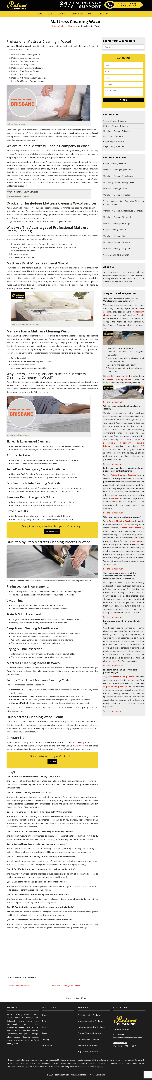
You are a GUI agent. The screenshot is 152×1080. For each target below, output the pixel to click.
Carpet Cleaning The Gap (114, 229)
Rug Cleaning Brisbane (113, 146)
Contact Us (103, 14)
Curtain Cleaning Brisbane (89, 1033)
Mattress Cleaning (67, 26)
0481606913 (80, 745)
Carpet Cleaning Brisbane (114, 121)
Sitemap (45, 1039)
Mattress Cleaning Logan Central (118, 169)
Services (61, 14)
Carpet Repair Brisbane (113, 141)
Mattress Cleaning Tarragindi (116, 248)
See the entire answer (113, 402)
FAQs (90, 14)
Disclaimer (100, 1074)
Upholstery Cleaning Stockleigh (117, 217)
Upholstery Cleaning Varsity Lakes (118, 182)
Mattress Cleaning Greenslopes (117, 223)
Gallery (45, 1027)
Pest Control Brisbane (113, 136)
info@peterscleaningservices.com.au (128, 1037)
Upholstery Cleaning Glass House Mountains (123, 210)
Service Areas (77, 14)
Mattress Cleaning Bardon (115, 188)
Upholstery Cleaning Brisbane (116, 131)
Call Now (52, 761)
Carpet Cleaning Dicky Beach (116, 255)
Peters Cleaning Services (65, 1074)
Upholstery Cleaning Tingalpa (116, 195)
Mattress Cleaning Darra (18, 985)
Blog (50, 14)
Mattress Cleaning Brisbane (115, 126)
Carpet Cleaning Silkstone (114, 163)
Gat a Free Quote (52, 531)
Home (40, 14)
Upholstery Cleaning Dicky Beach (118, 176)
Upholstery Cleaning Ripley (115, 236)
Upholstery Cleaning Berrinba (116, 242)
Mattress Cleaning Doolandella (66, 985)
